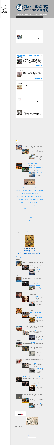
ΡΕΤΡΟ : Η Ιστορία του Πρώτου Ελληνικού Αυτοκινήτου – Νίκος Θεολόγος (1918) (39, 368)
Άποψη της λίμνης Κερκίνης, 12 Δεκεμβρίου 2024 (39, 172)
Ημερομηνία (27, 231)
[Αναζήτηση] (48, 2)
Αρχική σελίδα (19, 14)
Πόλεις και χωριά (35, 14)
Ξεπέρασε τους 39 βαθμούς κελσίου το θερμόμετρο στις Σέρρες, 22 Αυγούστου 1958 (29, 193)
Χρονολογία (31, 231)
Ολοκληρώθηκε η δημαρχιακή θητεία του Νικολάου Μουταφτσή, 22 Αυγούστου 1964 (29, 208)
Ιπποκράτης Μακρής (36, 296)
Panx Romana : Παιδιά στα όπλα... (39, 385)
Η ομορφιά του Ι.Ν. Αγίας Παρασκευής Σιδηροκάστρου (36, 167)
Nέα (22, 14)
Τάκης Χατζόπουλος (32, 292)
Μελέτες (2, 14)
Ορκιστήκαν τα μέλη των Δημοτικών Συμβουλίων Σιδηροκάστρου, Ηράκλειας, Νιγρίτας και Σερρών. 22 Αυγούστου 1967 (29, 190)
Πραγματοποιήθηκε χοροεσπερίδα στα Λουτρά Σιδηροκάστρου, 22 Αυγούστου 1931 (29, 187)
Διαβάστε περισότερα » (38, 65)
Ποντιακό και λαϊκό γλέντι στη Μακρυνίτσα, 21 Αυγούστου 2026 (36, 149)
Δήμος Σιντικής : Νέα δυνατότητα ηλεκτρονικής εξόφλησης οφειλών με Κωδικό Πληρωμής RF (39, 155)
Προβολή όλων (40, 17)
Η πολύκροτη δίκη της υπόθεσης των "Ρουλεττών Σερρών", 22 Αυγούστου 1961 (29, 202)
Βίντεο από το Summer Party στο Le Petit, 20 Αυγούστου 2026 (36, 281)
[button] (41, 31)
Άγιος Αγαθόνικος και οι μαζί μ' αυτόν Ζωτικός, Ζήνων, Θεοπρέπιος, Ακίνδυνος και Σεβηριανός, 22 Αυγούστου (30, 253)
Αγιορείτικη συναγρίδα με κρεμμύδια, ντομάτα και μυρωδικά (36, 312)
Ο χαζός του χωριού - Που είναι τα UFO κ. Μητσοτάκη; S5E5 (36, 398)
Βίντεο (31, 14)
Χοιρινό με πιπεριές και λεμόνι (33, 308)
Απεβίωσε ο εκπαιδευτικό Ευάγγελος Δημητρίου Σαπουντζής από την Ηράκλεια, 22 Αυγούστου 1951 (29, 205)
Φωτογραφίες (26, 14)
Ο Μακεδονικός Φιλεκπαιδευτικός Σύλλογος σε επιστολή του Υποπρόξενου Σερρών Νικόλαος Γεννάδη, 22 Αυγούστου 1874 (29, 220)
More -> (34, 147)
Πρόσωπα (40, 14)
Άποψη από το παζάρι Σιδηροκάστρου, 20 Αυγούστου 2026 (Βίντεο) (39, 285)
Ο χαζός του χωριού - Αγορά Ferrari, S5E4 (39, 403)
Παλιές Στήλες (32, 416)
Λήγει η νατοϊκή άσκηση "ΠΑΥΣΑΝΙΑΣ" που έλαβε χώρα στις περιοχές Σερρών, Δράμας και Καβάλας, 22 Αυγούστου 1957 (29, 199)
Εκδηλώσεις (2, 16)
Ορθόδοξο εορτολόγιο (18, 256)
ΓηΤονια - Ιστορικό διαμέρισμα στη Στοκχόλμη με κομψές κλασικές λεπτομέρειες (36, 330)
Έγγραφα (2, 15)
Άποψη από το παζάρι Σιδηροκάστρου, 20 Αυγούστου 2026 (39, 270)
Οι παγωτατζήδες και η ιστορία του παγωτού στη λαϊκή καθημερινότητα (36, 363)
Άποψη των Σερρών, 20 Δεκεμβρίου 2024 (33, 163)
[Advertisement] (46, 27)
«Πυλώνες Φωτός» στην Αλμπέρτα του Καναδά (39, 335)
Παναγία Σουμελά (33, 342)
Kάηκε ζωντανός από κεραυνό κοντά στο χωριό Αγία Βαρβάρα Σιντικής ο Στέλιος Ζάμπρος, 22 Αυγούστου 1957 (29, 196)
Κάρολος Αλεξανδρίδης (20, 107)
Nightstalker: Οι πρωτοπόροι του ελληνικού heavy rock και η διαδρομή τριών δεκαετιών (33, 377)
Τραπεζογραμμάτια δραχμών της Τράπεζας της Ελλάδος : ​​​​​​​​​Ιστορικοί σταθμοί (28, 69)
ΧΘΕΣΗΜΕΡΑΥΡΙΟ (45, 14)
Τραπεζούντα (36, 346)
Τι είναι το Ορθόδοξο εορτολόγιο (20, 257)
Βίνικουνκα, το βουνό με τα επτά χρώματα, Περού (33, 325)
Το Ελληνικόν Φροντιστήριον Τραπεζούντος (39, 351)
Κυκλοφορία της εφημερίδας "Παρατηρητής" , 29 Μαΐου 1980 (26, 94)
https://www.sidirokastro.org (37, 440)
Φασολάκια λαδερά (39, 317)
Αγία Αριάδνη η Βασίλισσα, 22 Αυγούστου (30, 249)
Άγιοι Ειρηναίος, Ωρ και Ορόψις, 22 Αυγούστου (29, 250)
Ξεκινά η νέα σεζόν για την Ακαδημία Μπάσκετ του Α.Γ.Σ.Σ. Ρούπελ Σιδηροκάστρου (33, 145)
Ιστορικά (2, 13)
